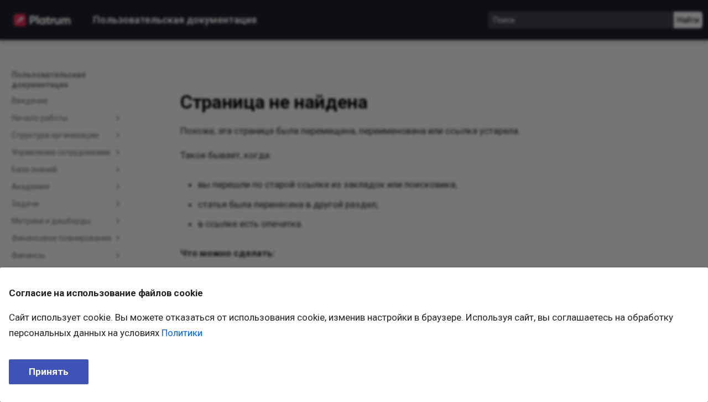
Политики (182, 332)
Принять (49, 371)
